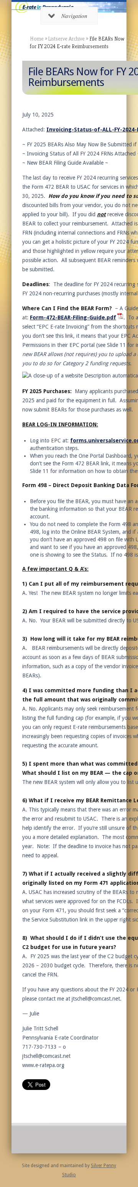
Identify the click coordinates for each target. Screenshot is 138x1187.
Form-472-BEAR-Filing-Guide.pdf (73, 317)
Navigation (74, 15)
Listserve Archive (66, 38)
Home (37, 38)
